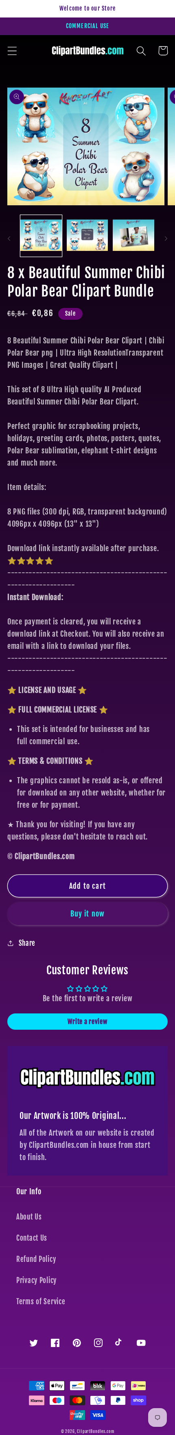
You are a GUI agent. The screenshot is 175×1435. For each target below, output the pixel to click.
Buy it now (87, 913)
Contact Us (31, 1238)
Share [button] (27, 943)
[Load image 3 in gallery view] (133, 236)
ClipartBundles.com (95, 1431)
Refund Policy (36, 1259)
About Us (29, 1217)
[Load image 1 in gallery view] (41, 236)
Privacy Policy (36, 1280)
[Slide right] (166, 238)
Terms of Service (41, 1301)
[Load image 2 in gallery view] (87, 236)
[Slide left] (9, 238)
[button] (12, 51)
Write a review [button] (87, 1021)
